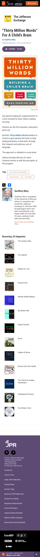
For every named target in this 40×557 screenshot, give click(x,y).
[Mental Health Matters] (9, 300)
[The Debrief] (9, 258)
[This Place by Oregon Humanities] (9, 384)
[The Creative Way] (9, 244)
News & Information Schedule (14, 522)
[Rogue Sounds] (9, 328)
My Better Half (23, 311)
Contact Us (8, 470)
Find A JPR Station (10, 508)
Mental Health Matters (26, 297)
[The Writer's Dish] (9, 411)
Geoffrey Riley (10, 40)
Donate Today (9, 489)
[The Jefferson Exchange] (7, 18)
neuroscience (14, 177)
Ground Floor (23, 283)
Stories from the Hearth (27, 366)
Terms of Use (9, 475)
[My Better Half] (9, 314)
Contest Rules (9, 484)
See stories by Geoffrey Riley (24, 223)
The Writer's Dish (24, 408)
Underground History (26, 394)
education (28, 177)
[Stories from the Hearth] (9, 370)
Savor (20, 338)
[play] (3, 554)
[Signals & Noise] (9, 356)
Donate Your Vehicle (11, 499)
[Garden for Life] (9, 272)
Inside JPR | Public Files (12, 480)
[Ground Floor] (9, 286)
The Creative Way (24, 241)
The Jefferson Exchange (22, 18)
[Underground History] (9, 397)
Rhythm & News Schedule (13, 518)
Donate (33, 3)
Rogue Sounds (23, 325)
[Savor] (9, 342)
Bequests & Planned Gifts (13, 503)
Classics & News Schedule (13, 513)
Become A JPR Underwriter (14, 494)
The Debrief (22, 255)
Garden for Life (23, 269)
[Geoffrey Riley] (7, 194)
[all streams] (37, 554)
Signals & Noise (24, 352)
